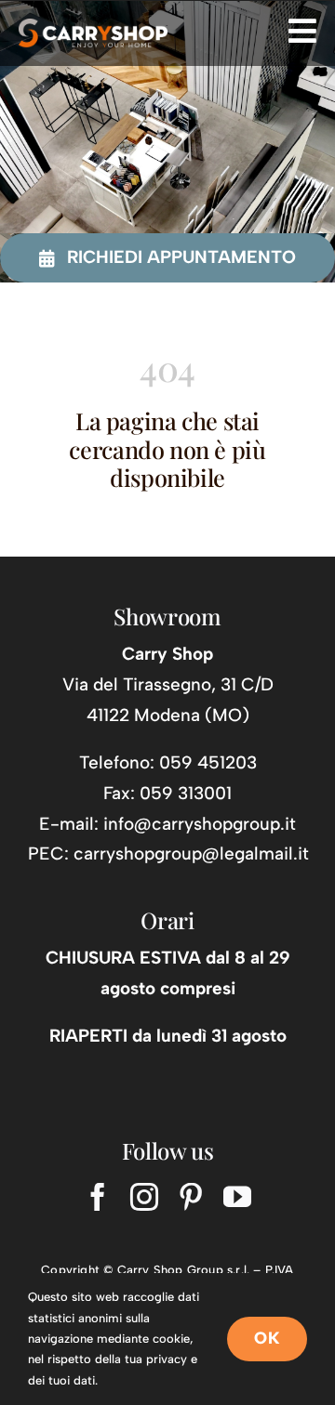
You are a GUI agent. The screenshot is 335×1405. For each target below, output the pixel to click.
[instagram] (144, 1197)
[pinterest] (191, 1197)
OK (267, 1338)
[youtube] (237, 1197)
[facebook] (98, 1197)
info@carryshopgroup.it (199, 823)
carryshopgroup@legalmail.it (191, 853)
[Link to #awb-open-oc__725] (302, 30)
